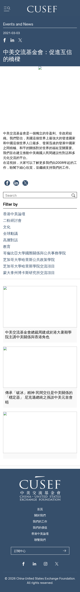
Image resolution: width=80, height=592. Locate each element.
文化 (6, 227)
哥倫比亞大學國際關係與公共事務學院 (34, 253)
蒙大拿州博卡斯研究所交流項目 (29, 272)
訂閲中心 (20, 551)
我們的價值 (40, 527)
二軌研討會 (12, 220)
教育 (6, 246)
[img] (73, 195)
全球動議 (10, 233)
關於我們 (40, 515)
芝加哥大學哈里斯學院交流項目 (29, 266)
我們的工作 (40, 521)
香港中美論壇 (14, 214)
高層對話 (10, 240)
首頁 (40, 509)
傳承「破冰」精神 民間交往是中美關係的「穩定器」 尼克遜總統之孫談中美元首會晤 (39, 397)
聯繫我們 (40, 539)
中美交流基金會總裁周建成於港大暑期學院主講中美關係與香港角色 (38, 334)
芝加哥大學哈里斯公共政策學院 (29, 259)
